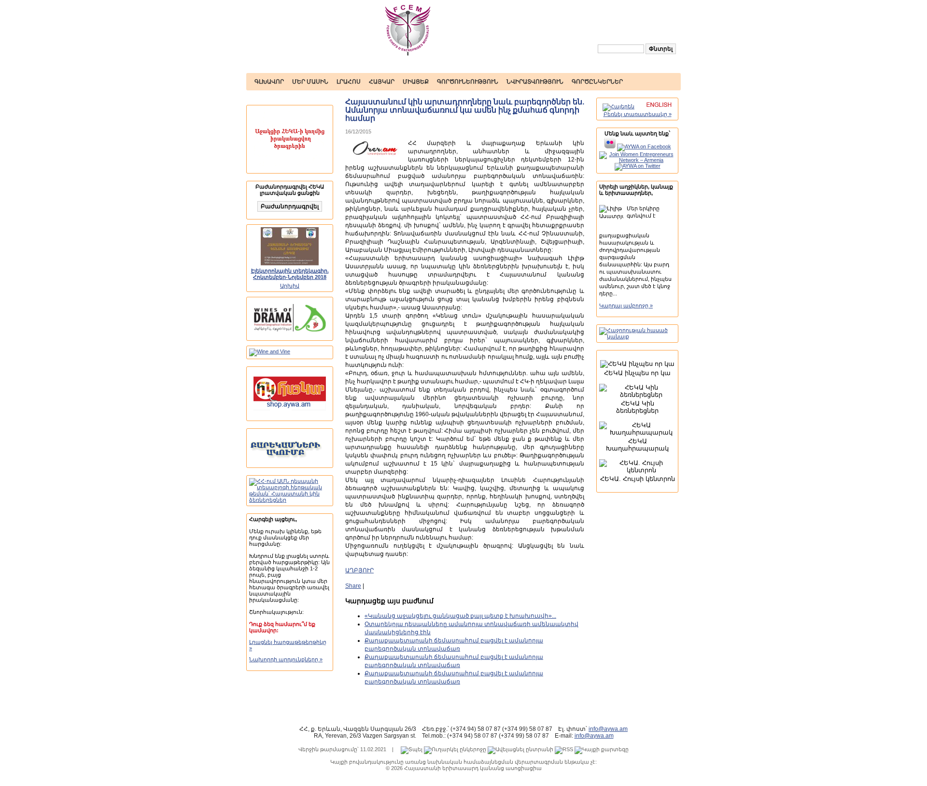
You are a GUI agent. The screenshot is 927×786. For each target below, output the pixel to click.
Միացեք (416, 81)
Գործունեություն (467, 81)
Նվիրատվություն (534, 81)
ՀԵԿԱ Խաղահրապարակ (637, 444)
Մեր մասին (310, 81)
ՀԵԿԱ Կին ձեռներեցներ (637, 407)
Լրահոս (349, 81)
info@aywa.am (608, 729)
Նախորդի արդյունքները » (286, 659)
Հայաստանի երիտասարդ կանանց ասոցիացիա (473, 768)
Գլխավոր (269, 81)
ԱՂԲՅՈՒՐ (359, 570)
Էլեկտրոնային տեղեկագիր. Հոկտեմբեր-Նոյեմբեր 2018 (290, 274)
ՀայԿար (381, 81)
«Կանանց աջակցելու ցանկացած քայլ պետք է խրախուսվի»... (460, 615)
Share (353, 585)
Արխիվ (289, 286)
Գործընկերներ (597, 81)
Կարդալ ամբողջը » (626, 305)
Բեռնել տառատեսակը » (638, 114)
